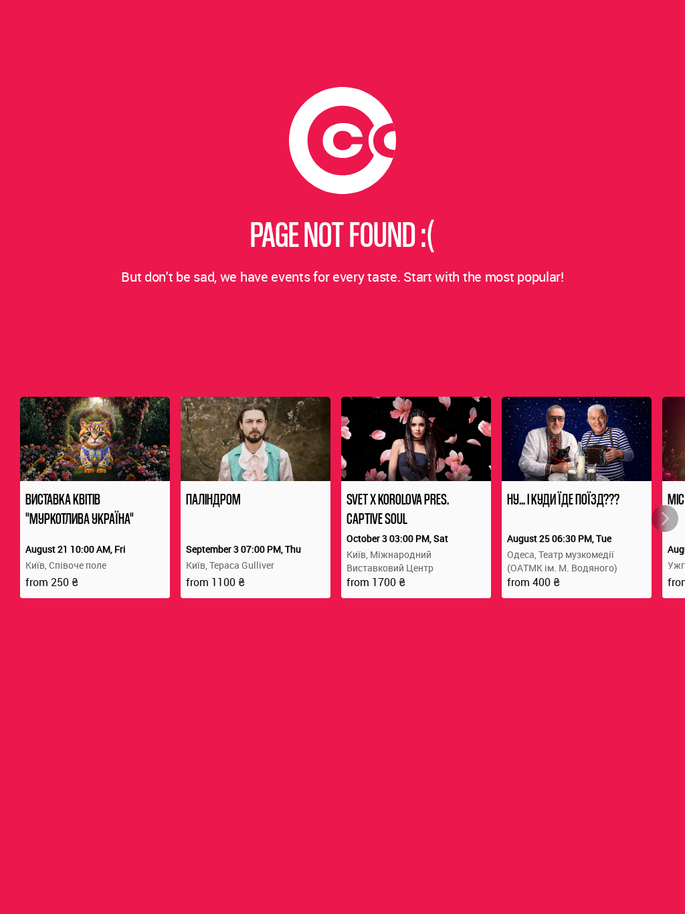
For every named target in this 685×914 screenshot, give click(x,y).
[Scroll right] (665, 518)
